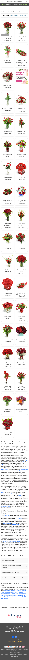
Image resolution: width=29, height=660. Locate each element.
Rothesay (12, 590)
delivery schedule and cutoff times (11, 541)
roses (26, 460)
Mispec (2, 592)
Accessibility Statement (22, 654)
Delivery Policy (14, 656)
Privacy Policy (13, 654)
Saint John (7, 590)
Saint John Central (11, 596)
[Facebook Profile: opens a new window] (13, 637)
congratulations (24, 469)
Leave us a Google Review (14, 641)
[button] (25, 656)
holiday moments (21, 471)
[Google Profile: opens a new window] (16, 637)
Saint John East (21, 596)
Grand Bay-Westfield (21, 590)
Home (2, 7)
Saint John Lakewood (17, 595)
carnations (10, 494)
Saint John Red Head (6, 595)
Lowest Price (23, 15)
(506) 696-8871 (14, 630)
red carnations (15, 524)
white (19, 495)
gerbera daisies (7, 523)
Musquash (7, 592)
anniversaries (4, 469)
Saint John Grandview (21, 593)
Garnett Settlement (5, 593)
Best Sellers (6, 15)
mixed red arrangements (7, 474)
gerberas (3, 464)
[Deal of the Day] (21, 78)
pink (10, 497)
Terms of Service (4, 654)
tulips (23, 461)
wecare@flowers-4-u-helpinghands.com (14, 631)
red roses (7, 515)
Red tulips (19, 518)
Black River (14, 592)
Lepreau (13, 593)
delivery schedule (5, 506)
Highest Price (14, 15)
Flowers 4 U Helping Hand (14, 1)
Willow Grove (20, 592)
